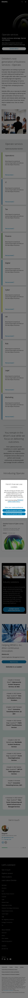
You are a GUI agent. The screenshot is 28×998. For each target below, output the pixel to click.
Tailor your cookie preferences (14, 507)
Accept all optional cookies (14, 510)
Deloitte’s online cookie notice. (15, 501)
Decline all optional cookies (14, 514)
